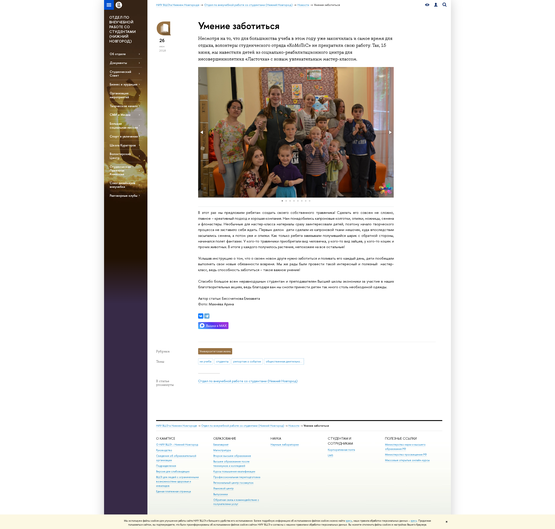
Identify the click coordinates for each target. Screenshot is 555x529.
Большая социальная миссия (124, 125)
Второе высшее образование (232, 456)
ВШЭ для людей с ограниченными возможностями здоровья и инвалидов (177, 481)
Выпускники (220, 494)
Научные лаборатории (285, 444)
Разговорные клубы (123, 195)
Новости (293, 425)
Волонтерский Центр (120, 156)
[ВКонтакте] (200, 316)
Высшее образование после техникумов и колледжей (231, 464)
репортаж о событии (247, 361)
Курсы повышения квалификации (234, 471)
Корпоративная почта (341, 450)
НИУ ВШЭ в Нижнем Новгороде (176, 425)
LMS (330, 455)
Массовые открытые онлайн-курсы (407, 460)
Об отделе (118, 54)
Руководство (164, 450)
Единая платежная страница (173, 491)
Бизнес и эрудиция (123, 84)
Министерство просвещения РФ (406, 454)
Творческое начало (124, 106)
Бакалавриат (221, 444)
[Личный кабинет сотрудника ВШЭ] (436, 5)
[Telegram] (206, 316)
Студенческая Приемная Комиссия (120, 170)
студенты (222, 361)
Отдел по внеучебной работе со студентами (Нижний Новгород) (248, 381)
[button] (202, 132)
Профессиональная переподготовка (236, 477)
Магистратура (222, 450)
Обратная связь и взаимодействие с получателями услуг (236, 502)
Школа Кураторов (123, 145)
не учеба (205, 361)
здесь (349, 520)
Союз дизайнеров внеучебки (122, 185)
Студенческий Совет (120, 73)
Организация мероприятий (119, 95)
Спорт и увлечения (124, 136)
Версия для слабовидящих (172, 471)
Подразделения (166, 466)
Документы (118, 63)
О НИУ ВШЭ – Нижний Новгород (177, 444)
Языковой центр (223, 488)
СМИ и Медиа (120, 115)
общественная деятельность (285, 361)
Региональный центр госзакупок (233, 483)
